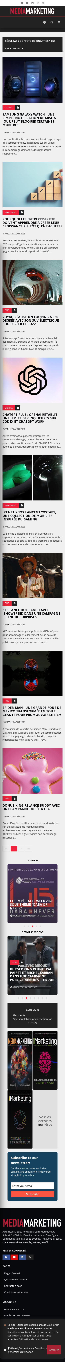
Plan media (18, 1015)
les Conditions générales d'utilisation (27, 1349)
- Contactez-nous (12, 1285)
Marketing (10, 212)
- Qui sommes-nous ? (14, 1279)
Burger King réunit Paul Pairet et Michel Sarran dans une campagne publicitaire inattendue (32, 974)
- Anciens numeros (13, 1309)
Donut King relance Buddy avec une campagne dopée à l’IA (31, 807)
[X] (43, 3)
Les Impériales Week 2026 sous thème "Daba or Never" (31, 904)
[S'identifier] (44, 22)
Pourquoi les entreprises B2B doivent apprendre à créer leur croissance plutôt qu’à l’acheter (32, 222)
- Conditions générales (15, 1292)
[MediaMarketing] (32, 11)
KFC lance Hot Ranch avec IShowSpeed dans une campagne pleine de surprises (31, 613)
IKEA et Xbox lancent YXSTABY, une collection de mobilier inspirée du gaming (29, 515)
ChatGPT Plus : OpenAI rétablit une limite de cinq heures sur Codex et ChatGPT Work (29, 418)
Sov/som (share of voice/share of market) (32, 1020)
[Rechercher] (51, 22)
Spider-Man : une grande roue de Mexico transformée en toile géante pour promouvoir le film (32, 711)
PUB (7, 310)
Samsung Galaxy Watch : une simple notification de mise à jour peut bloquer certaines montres (29, 119)
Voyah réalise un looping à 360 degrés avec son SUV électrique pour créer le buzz (30, 320)
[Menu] (59, 22)
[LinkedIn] (32, 3)
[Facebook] (21, 3)
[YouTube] (27, 3)
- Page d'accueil (11, 1273)
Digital (8, 107)
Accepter (54, 1349)
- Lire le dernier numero (16, 1315)
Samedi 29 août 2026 (14, 132)
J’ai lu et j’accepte (27, 1349)
